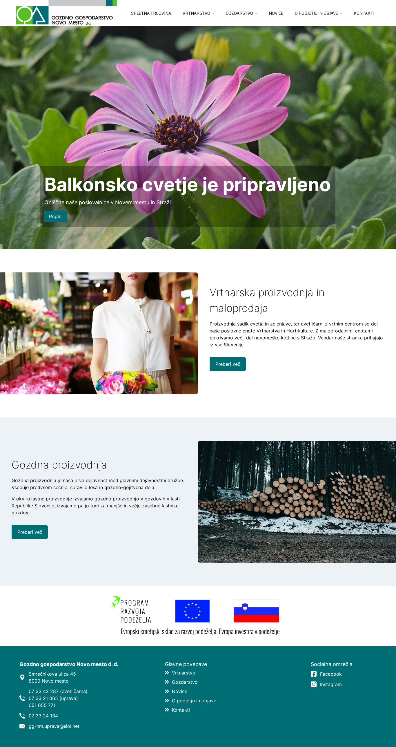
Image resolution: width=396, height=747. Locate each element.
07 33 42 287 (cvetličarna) (58, 691)
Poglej (56, 216)
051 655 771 (42, 705)
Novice (276, 13)
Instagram (331, 684)
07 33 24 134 (43, 716)
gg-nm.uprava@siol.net (54, 726)
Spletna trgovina (151, 13)
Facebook (331, 674)
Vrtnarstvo (196, 13)
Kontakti (364, 13)
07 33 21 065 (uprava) (53, 698)
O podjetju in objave (316, 13)
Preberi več (227, 364)
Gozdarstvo (239, 13)
